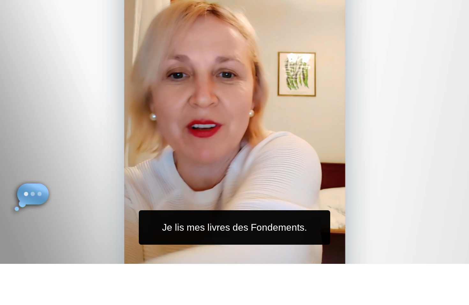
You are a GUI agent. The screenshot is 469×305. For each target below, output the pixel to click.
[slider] (247, 257)
